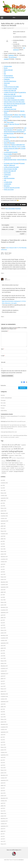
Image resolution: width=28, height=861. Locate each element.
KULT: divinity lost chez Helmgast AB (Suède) (14, 103)
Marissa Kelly (7, 116)
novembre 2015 (4, 727)
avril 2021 (3, 571)
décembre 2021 (4, 556)
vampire (11, 471)
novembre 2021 (4, 559)
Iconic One (6, 859)
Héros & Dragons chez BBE (10, 88)
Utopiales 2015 (5, 471)
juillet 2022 (3, 538)
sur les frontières (5, 469)
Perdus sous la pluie (9, 189)
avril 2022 (3, 546)
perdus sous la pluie (21, 216)
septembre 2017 (4, 673)
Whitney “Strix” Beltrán (19, 114)
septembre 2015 (4, 732)
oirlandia (7, 111)
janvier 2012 (3, 815)
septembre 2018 (4, 643)
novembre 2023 (4, 515)
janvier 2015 (3, 749)
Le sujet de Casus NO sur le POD (12, 187)
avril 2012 (3, 808)
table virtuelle (12, 469)
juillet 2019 (3, 617)
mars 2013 (3, 793)
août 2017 (3, 676)
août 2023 (3, 523)
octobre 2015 (4, 729)
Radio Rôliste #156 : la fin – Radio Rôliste (10, 435)
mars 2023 (3, 528)
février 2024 (3, 508)
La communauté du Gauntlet (10, 152)
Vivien (10, 137)
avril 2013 (3, 790)
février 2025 (3, 493)
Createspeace (7, 174)
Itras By (5, 68)
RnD (5, 73)
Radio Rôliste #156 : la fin (11, 431)
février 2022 (3, 551)
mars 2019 (3, 627)
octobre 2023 (4, 518)
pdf (13, 128)
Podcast (8, 212)
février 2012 (3, 813)
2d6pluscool (12, 165)
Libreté (5, 137)
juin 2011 (3, 833)
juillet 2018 (3, 648)
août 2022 (3, 536)
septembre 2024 (4, 498)
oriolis (6, 124)
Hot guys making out (20, 457)
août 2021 (3, 564)
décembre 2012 (4, 798)
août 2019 (3, 615)
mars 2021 (3, 574)
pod (2, 218)
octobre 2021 (4, 561)
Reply (2, 273)
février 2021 (3, 576)
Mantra (5, 142)
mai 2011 (3, 836)
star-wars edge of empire (19, 468)
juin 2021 (3, 566)
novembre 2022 (4, 533)
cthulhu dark (9, 453)
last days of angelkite (6, 216)
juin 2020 (3, 594)
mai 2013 (3, 788)
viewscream (6, 218)
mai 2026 (3, 480)
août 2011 (3, 828)
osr (24, 464)
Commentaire (4, 331)
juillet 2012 (3, 805)
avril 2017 (3, 683)
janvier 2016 (3, 721)
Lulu (5, 180)
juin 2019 (3, 620)
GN (10, 458)
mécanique (20, 464)
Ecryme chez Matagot (9, 98)
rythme (8, 468)
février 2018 (3, 660)
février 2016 (3, 719)
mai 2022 (3, 543)
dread (14, 453)
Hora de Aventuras (8, 75)
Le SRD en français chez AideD (11, 86)
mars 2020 (3, 599)
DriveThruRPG (7, 172)
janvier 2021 (3, 579)
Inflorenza (3, 460)
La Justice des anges (9, 77)
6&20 (9, 146)
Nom (2, 349)
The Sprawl (16, 163)
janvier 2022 (3, 554)
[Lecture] (3, 204)
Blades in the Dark (8, 70)
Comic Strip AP (7, 157)
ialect (6, 120)
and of (12, 109)
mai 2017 (3, 681)
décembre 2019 (4, 607)
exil (6, 214)
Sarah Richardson (16, 116)
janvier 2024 (3, 510)
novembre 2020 (4, 584)
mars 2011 (3, 841)
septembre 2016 (4, 701)
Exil (5, 71)
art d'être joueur (17, 446)
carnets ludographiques (12, 451)
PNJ (19, 466)
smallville (12, 468)
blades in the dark (6, 449)
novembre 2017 (4, 668)
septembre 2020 (4, 587)
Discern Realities (8, 154)
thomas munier (20, 469)
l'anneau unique (21, 214)
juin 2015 (3, 737)
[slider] (24, 204)
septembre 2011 (4, 826)
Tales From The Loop (14, 124)
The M (5, 109)
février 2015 (3, 747)
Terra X (19, 146)
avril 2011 (3, 838)
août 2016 (3, 704)
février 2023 (3, 531)
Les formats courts (8, 163)
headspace (10, 214)
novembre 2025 (4, 482)
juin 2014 (3, 760)
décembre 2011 (4, 818)
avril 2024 (3, 505)
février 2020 (3, 602)
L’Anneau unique (8, 66)
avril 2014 (3, 765)
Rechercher (3, 385)
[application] (14, 204)
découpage (18, 453)
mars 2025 (3, 490)
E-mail (3, 355)
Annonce (3, 395)
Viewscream (7, 83)
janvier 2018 (3, 663)
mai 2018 (3, 653)
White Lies (14, 146)
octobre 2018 (4, 640)
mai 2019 (3, 622)
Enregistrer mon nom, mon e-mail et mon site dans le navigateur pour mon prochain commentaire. (13, 371)
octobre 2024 (4, 495)
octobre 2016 (4, 698)
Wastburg (4, 473)
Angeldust (23, 444)
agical (8, 109)
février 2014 (3, 770)
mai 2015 (3, 739)
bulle (12, 448)
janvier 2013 (3, 795)
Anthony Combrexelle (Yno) (18, 144)
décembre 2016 (4, 693)
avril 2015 (3, 742)
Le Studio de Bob (8, 182)
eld (15, 109)
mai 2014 (3, 762)
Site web (3, 362)
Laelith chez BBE (8, 107)
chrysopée (4, 453)
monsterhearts (12, 464)
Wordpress (21, 859)
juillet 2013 (3, 785)
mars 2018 (3, 658)
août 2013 (3, 782)
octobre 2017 (4, 671)
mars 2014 (3, 767)
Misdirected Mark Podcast (10, 159)
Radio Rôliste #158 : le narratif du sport (17, 421)
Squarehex (19, 129)
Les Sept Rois (7, 141)
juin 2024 (3, 503)
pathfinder (4, 466)
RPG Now (6, 176)
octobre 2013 (4, 777)
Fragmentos (7, 79)
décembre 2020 (4, 582)
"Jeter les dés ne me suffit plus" (11, 444)
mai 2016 (3, 711)
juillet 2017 (3, 678)
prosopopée (4, 468)
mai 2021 (3, 569)
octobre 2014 (4, 752)
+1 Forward (6, 156)
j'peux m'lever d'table (6, 462)
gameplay (5, 458)
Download (18, 208)
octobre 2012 (4, 800)
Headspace (11, 55)
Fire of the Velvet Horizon (10, 81)
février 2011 (3, 844)
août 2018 (3, 645)
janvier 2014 (3, 772)
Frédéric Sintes (18, 455)
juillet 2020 (3, 592)
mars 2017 (3, 686)
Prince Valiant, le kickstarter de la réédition (14, 99)
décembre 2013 (4, 775)
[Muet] (20, 204)
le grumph (14, 216)
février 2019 (3, 630)
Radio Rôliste (13, 212)
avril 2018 (3, 655)
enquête (23, 453)
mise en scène (5, 464)
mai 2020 (3, 597)
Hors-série (3, 402)
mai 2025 (3, 487)
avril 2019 (3, 625)
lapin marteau (15, 462)
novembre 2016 (4, 696)
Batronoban (12, 142)
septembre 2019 (4, 612)
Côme (2, 431)
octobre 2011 (4, 823)
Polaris (22, 466)
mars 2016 (3, 716)
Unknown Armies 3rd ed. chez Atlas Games (14, 101)
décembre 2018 (4, 635)
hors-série (14, 457)
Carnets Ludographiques (6, 397)
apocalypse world (7, 446)
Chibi (8, 150)
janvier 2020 (3, 604)
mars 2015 (3, 744)
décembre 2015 (4, 724)
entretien (5, 455)
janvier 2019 (3, 632)
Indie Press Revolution (9, 178)
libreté (20, 462)
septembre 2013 (4, 780)
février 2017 (3, 688)
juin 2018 (3, 650)
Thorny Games (10, 122)
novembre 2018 (4, 637)
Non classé (3, 405)
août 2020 (3, 589)
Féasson (14, 137)
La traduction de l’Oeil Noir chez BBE (13, 96)
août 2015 (3, 734)
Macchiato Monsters (9, 133)
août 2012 (3, 803)
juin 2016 (3, 709)
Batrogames (7, 185)
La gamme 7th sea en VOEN (10, 92)
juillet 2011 (3, 831)
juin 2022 (3, 541)
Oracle (5, 85)
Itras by (15, 214)
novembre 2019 (4, 610)
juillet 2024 (3, 500)
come (4, 28)
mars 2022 (3, 548)
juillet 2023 (3, 526)
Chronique (3, 400)
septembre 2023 (4, 520)
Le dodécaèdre (7, 184)
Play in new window (10, 208)
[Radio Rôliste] (14, 12)
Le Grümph (22, 148)
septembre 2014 (4, 754)
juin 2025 (3, 485)
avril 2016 (3, 714)
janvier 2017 (3, 691)
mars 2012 (3, 810)
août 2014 (3, 757)
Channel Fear (7, 144)
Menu (14, 17)
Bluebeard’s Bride (8, 114)
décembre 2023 (4, 513)
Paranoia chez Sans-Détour (10, 105)
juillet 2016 (3, 706)
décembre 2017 (4, 665)
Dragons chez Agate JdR (10, 90)
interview (11, 460)
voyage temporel (18, 471)
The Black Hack (7, 128)
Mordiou (6, 146)
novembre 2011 (4, 821)
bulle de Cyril (18, 449)
